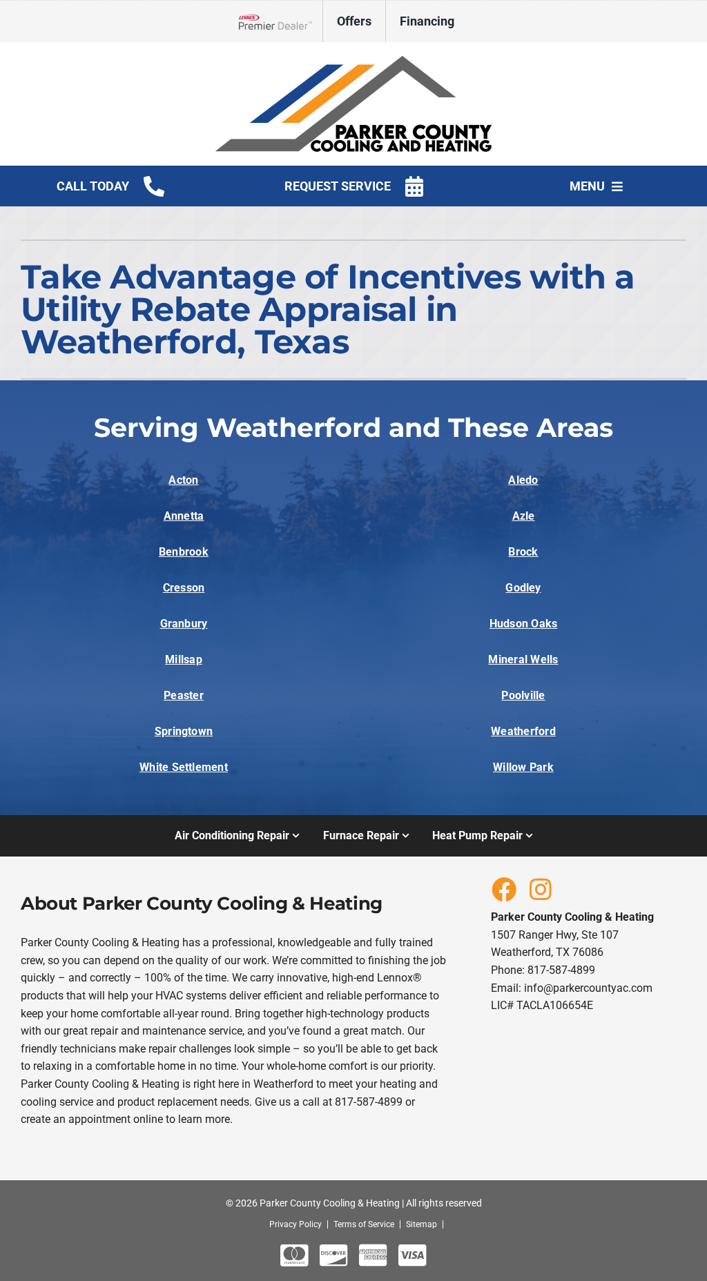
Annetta (184, 515)
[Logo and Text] (353, 61)
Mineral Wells (523, 659)
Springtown (184, 731)
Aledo (523, 480)
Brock (523, 551)
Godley (523, 587)
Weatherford (523, 731)
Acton (183, 480)
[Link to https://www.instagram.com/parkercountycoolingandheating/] (540, 889)
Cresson (184, 587)
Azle (523, 515)
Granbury (184, 623)
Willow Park (523, 767)
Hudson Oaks (524, 623)
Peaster (184, 695)
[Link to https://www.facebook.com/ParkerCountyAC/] (503, 889)
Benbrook (184, 551)
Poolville (523, 695)
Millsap (183, 659)
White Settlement (183, 767)
